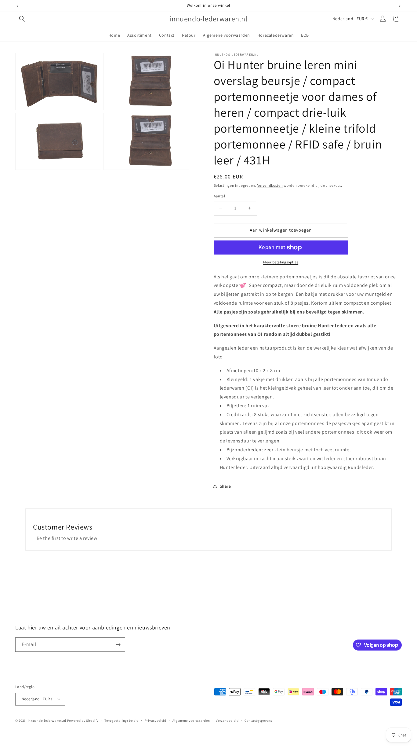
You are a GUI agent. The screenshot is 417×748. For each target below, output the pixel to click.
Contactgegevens (258, 720)
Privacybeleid (155, 720)
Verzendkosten (270, 185)
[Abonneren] (118, 644)
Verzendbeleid (227, 720)
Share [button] (225, 486)
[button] (22, 18)
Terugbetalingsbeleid (121, 720)
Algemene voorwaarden (191, 720)
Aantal (219, 196)
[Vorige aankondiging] (17, 6)
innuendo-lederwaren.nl (47, 720)
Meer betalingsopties (280, 262)
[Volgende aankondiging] (399, 6)
